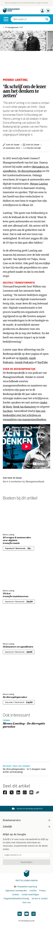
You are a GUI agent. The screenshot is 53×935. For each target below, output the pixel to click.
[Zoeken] (46, 19)
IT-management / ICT (14, 27)
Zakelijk (7, 826)
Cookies (15, 894)
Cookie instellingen (30, 894)
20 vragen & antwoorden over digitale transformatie (17, 540)
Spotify (23, 358)
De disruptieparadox (30, 171)
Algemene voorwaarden (16, 890)
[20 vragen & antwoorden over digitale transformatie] (13, 516)
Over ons (26, 902)
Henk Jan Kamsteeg (24, 406)
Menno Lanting (39, 183)
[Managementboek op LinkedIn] (20, 914)
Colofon (33, 890)
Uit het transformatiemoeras (15, 595)
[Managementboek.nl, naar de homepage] (11, 12)
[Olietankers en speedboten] (13, 625)
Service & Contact (40, 898)
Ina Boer (8, 411)
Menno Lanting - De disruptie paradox (24, 725)
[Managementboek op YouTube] (26, 914)
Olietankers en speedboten (18, 646)
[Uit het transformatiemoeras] (13, 572)
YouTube (42, 362)
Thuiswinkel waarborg (27, 886)
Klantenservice (12, 820)
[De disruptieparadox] (13, 676)
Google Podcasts (24, 362)
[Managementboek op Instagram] (33, 914)
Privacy (42, 890)
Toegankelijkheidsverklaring (16, 898)
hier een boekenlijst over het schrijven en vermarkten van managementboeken (24, 415)
